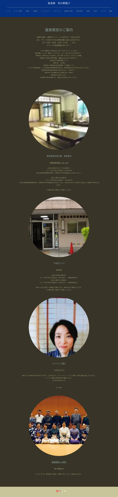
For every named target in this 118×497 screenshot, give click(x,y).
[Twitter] (65, 491)
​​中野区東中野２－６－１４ (59, 163)
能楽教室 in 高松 (59, 462)
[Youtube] (57, 491)
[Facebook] (62, 491)
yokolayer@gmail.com (59, 380)
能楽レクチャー (63, 58)
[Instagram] (60, 491)
